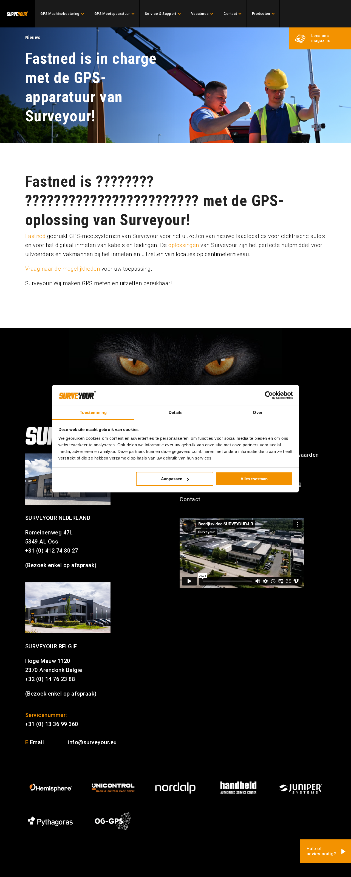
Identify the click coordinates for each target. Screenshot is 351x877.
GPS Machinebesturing (59, 14)
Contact (230, 14)
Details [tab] (176, 412)
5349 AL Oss (41, 541)
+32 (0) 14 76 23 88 (50, 679)
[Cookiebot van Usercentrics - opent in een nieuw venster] (269, 395)
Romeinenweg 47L (49, 532)
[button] (320, 38)
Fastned (35, 236)
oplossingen (183, 245)
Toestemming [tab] (93, 412)
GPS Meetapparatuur (112, 14)
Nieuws (33, 37)
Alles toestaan (254, 479)
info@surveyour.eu (92, 742)
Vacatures (200, 14)
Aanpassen (171, 479)
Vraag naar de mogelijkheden (62, 268)
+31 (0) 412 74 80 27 (51, 550)
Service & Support (160, 14)
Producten (261, 14)
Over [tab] (258, 412)
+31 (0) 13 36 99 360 (51, 724)
